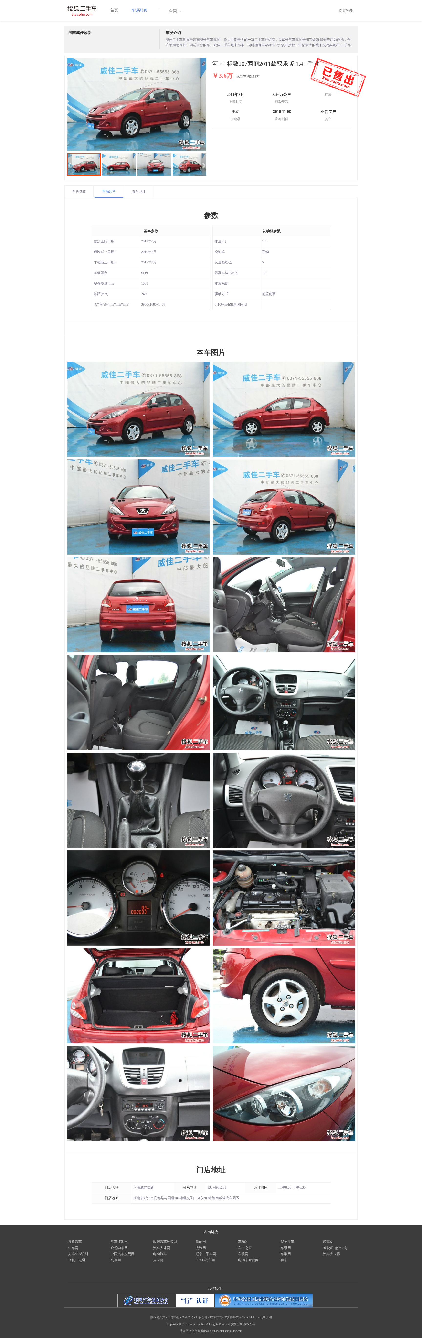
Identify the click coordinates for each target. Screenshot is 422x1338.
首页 (114, 10)
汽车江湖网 (119, 1242)
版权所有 (249, 1324)
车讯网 (286, 1248)
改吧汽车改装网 (165, 1242)
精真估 (328, 1242)
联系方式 (216, 1317)
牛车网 (73, 1248)
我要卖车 (287, 1242)
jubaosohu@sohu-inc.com (227, 1331)
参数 (211, 215)
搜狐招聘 (187, 1317)
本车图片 (211, 352)
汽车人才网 (161, 1248)
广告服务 (202, 1317)
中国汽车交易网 (123, 1254)
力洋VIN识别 (78, 1254)
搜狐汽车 (75, 1242)
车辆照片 (109, 191)
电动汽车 (160, 1254)
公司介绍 (266, 1317)
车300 (242, 1242)
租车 (284, 1260)
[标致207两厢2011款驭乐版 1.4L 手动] (136, 104)
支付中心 (173, 1317)
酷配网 (201, 1242)
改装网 (201, 1248)
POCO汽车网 (205, 1260)
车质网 (243, 1254)
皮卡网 (158, 1260)
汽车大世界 (331, 1254)
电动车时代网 (248, 1260)
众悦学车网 (119, 1248)
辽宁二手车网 (206, 1254)
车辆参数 (79, 191)
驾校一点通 (76, 1260)
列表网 (116, 1260)
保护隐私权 (231, 1317)
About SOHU (249, 1317)
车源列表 (139, 10)
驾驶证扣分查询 (335, 1248)
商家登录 (346, 11)
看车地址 (139, 191)
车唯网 (286, 1254)
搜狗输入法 (157, 1317)
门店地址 (211, 1170)
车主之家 (245, 1248)
